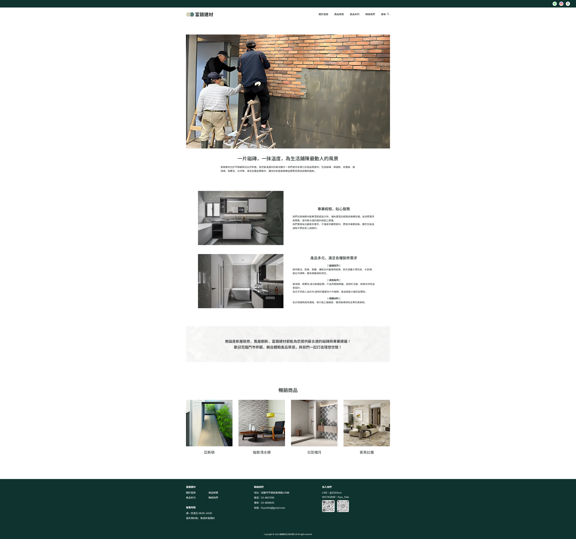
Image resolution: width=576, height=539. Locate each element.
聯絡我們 (370, 14)
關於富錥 (323, 14)
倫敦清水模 (262, 452)
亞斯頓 (209, 452)
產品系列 (354, 14)
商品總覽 (339, 14)
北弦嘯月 (314, 452)
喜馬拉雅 (367, 452)
